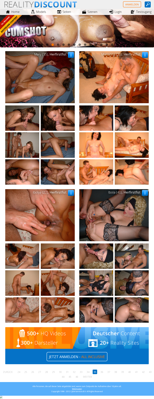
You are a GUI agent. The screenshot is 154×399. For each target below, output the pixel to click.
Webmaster (77, 389)
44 (63, 376)
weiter (87, 376)
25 (25, 372)
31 (67, 372)
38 (115, 372)
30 (60, 372)
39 (122, 372)
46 (76, 376)
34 (88, 372)
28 (46, 372)
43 (150, 372)
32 (74, 372)
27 (39, 372)
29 (53, 372)
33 (81, 372)
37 (108, 372)
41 (136, 372)
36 (101, 372)
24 (18, 372)
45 (70, 376)
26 (32, 372)
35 (95, 372)
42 (143, 372)
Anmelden (132, 4)
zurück (8, 372)
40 (129, 372)
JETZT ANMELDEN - (77, 356)
